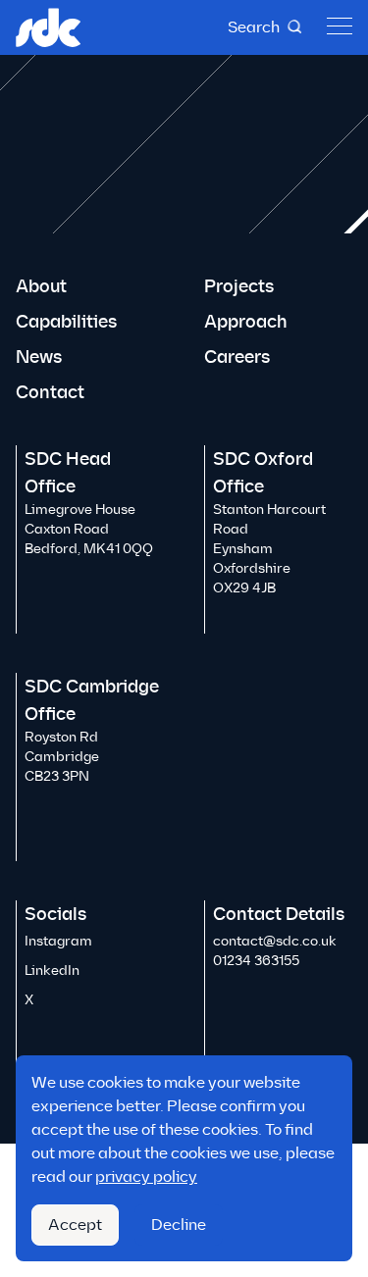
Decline (178, 1224)
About (41, 286)
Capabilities (66, 321)
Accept (75, 1224)
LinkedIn (52, 970)
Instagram (58, 941)
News (39, 357)
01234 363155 (256, 960)
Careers (237, 357)
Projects (239, 286)
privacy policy (146, 1176)
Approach (246, 321)
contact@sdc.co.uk (275, 941)
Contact (50, 392)
